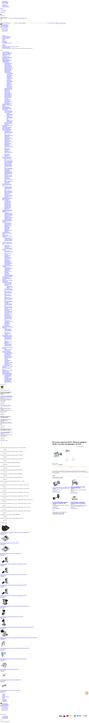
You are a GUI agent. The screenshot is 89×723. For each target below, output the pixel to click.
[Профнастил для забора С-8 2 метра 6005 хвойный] (6, 420)
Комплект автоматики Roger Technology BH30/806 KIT (10, 515)
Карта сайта (4, 4)
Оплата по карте (5, 5)
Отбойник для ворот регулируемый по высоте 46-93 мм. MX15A (11, 616)
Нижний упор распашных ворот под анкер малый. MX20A (10, 553)
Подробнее (58, 491)
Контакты (4, 701)
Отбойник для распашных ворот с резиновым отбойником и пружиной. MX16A (14, 606)
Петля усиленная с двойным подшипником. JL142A (9, 669)
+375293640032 (3, 10)
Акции (3, 694)
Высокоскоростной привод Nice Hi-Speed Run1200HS (9, 463)
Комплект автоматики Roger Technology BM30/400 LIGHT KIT (11, 519)
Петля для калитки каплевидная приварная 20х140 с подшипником (78, 503)
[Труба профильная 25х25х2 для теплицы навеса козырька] (6, 432)
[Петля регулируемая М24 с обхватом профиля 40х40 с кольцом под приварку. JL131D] (67, 451)
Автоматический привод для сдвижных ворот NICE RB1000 (11, 452)
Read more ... (2, 403)
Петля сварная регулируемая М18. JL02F (61, 487)
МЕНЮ (1, 8)
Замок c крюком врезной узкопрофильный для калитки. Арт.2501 (11, 482)
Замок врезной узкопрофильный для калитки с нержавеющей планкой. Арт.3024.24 (15, 511)
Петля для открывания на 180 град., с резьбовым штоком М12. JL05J (61, 503)
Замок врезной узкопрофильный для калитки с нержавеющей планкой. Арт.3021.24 (15, 508)
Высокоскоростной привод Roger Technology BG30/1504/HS (11, 474)
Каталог (3, 45)
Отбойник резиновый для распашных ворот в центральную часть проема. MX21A (14, 532)
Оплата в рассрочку (5, 6)
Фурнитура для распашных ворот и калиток (10, 46)
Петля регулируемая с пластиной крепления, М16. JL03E (78, 487)
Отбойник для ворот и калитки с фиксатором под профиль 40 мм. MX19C (13, 574)
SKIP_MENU (4, 1)
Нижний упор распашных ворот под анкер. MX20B (9, 542)
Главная (3, 44)
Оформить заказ (24, 18)
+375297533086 (5, 716)
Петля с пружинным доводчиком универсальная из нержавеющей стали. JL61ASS (14, 648)
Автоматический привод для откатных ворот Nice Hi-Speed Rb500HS (12, 448)
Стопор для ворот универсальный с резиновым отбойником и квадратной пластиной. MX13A (17, 627)
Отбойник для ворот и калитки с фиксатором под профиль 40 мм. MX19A (13, 595)
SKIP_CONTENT (5, 2)
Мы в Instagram (5, 24)
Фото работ (4, 699)
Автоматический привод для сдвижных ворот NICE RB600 (10, 459)
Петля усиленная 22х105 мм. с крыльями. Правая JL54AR (10, 679)
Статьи (3, 697)
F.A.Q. (3, 698)
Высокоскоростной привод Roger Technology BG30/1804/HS (11, 478)
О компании (4, 700)
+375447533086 (5, 717)
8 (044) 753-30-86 (5, 29)
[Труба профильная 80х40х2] (5, 408)
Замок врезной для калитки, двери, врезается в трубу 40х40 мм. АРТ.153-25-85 (14, 493)
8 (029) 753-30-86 (5, 28)
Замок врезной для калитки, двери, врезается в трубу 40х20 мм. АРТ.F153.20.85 (14, 489)
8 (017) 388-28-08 (5, 27)
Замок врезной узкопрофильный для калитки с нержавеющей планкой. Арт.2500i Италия (16, 500)
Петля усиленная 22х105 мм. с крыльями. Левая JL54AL (10, 690)
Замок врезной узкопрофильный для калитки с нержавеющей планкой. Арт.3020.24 (15, 504)
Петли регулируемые (6, 47)
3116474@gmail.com (5, 705)
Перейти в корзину (17, 18)
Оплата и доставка (5, 696)
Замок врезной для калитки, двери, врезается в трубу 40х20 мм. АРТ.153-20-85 (14, 485)
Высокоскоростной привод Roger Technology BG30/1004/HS (11, 470)
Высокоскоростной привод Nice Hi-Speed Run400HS (9, 467)
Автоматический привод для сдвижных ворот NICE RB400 (10, 456)
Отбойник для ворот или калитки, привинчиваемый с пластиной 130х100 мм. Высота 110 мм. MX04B (18, 637)
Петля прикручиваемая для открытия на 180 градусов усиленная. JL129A (13, 658)
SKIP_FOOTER (5, 3)
